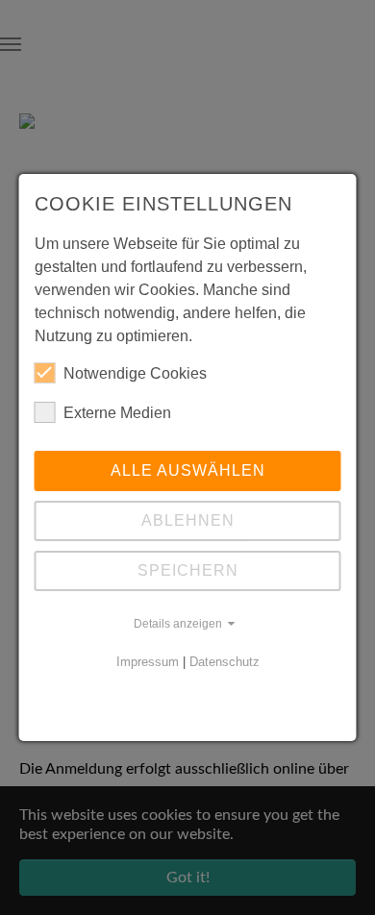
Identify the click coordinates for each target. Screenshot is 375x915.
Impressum (147, 662)
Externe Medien (117, 413)
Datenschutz (224, 662)
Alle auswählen (188, 470)
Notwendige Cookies (135, 373)
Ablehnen (188, 520)
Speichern (188, 570)
